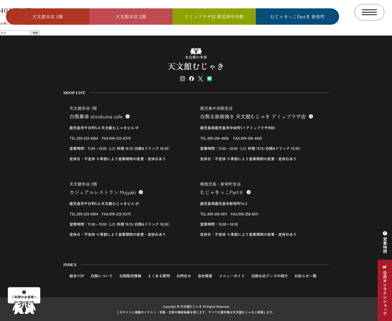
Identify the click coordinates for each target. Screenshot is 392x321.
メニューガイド (232, 275)
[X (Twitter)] (200, 78)
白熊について (102, 275)
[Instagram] (182, 78)
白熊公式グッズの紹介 (269, 275)
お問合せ (183, 275)
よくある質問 (159, 275)
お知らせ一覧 (305, 275)
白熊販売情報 (130, 275)
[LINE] (209, 78)
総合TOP (76, 275)
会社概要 (205, 275)
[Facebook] (191, 78)
